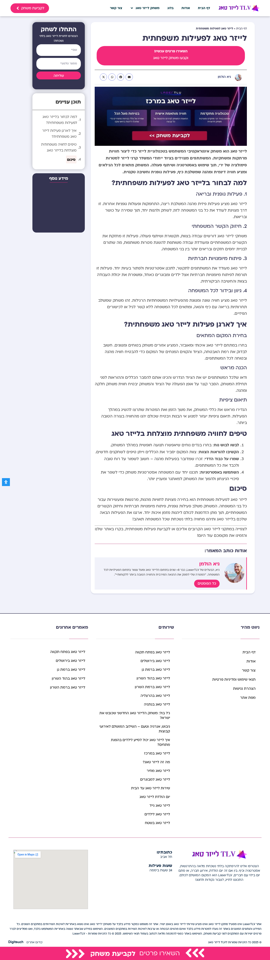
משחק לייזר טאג (148, 8)
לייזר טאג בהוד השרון (153, 678)
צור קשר (116, 8)
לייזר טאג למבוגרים (155, 779)
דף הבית (204, 8)
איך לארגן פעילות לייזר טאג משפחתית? (59, 133)
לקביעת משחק (112, 953)
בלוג (170, 8)
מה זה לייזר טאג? (156, 762)
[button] (129, 77)
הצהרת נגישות (244, 688)
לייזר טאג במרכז (157, 753)
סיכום (71, 159)
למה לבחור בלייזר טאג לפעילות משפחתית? (59, 120)
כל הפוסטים (207, 583)
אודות (185, 8)
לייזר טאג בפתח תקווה (152, 652)
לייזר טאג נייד (159, 805)
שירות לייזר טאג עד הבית (150, 788)
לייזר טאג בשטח (157, 823)
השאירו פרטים (159, 953)
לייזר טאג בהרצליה (155, 695)
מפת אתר (248, 697)
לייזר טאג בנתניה (157, 704)
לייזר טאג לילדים (157, 814)
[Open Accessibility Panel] (6, 482)
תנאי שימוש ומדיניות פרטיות (234, 679)
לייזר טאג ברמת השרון (152, 687)
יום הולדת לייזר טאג (155, 797)
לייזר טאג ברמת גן (156, 669)
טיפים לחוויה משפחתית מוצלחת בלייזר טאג (58, 147)
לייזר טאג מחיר (158, 771)
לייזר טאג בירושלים (155, 661)
